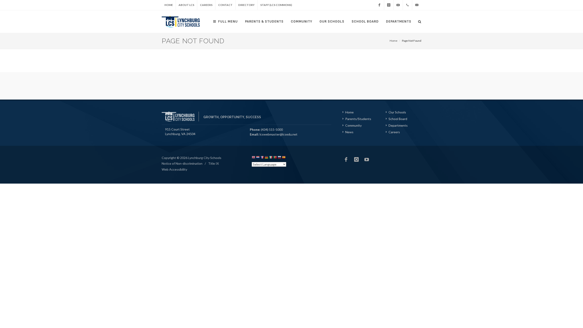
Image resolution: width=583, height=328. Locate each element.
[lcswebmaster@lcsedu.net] (416, 5)
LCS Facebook (346, 159)
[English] (253, 158)
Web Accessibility (174, 169)
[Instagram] (388, 5)
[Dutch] (258, 158)
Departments (398, 21)
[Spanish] (284, 158)
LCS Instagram (356, 159)
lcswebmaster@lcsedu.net (278, 134)
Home (168, 5)
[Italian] (271, 158)
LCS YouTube (366, 159)
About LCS (186, 5)
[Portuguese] (275, 158)
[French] (262, 158)
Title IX (213, 163)
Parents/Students (358, 119)
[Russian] (279, 158)
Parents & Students (264, 21)
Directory (246, 5)
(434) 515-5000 (272, 129)
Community (301, 21)
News (349, 132)
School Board (365, 21)
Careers (206, 5)
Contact (225, 5)
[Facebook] (379, 5)
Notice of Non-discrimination (182, 163)
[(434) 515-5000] (407, 5)
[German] (266, 158)
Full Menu (228, 21)
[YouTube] (398, 5)
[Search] (419, 21)
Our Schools (332, 21)
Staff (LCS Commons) (276, 5)
